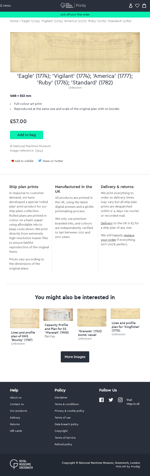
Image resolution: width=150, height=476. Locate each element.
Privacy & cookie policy (69, 411)
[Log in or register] (130, 5)
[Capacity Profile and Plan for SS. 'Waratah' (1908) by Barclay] (58, 319)
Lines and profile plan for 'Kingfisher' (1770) (126, 326)
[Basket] (144, 5)
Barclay (50, 336)
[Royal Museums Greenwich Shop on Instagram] (120, 401)
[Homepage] (74, 5)
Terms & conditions (67, 404)
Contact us (17, 404)
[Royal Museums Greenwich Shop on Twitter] (111, 401)
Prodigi (135, 466)
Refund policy (63, 444)
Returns (15, 424)
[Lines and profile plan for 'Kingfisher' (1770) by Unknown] (125, 318)
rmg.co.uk (133, 403)
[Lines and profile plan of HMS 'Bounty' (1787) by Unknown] (25, 327)
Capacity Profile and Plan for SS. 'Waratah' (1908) (57, 328)
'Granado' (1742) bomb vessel (90, 333)
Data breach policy (67, 424)
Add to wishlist (24, 161)
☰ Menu (5, 5)
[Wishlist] (137, 5)
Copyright (61, 431)
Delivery (107, 223)
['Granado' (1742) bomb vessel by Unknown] (92, 326)
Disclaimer (61, 397)
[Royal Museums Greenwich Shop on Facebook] (101, 401)
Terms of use (63, 417)
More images (75, 357)
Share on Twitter (53, 161)
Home (14, 21)
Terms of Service (65, 437)
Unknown (75, 87)
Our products (18, 411)
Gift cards (16, 431)
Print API (121, 466)
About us (15, 397)
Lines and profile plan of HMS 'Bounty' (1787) (23, 336)
